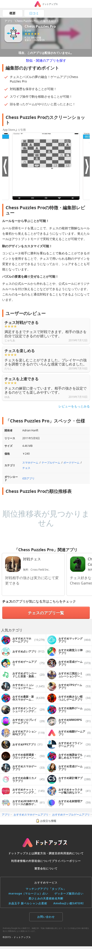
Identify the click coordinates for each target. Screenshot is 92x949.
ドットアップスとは (21, 853)
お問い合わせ (46, 917)
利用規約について (72, 853)
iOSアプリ (28, 478)
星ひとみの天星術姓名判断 (46, 898)
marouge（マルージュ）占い (28, 893)
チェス (26, 468)
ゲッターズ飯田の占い (69, 893)
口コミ (34, 13)
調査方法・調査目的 (47, 853)
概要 (12, 13)
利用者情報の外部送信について (31, 861)
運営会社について (46, 868)
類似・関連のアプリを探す (46, 60)
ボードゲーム (71, 462)
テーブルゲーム (51, 462)
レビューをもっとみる (74, 406)
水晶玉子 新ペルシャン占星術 (27, 903)
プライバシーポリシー (66, 861)
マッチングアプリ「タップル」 (46, 889)
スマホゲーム (30, 462)
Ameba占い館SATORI (68, 903)
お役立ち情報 (48, 821)
